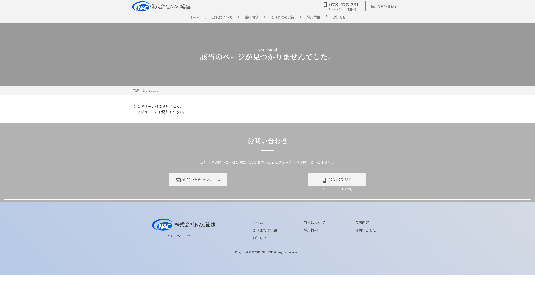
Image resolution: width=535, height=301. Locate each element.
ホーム (195, 17)
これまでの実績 (282, 17)
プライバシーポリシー (183, 235)
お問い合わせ (365, 230)
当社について (222, 17)
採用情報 (313, 17)
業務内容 (251, 17)
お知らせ (339, 17)
